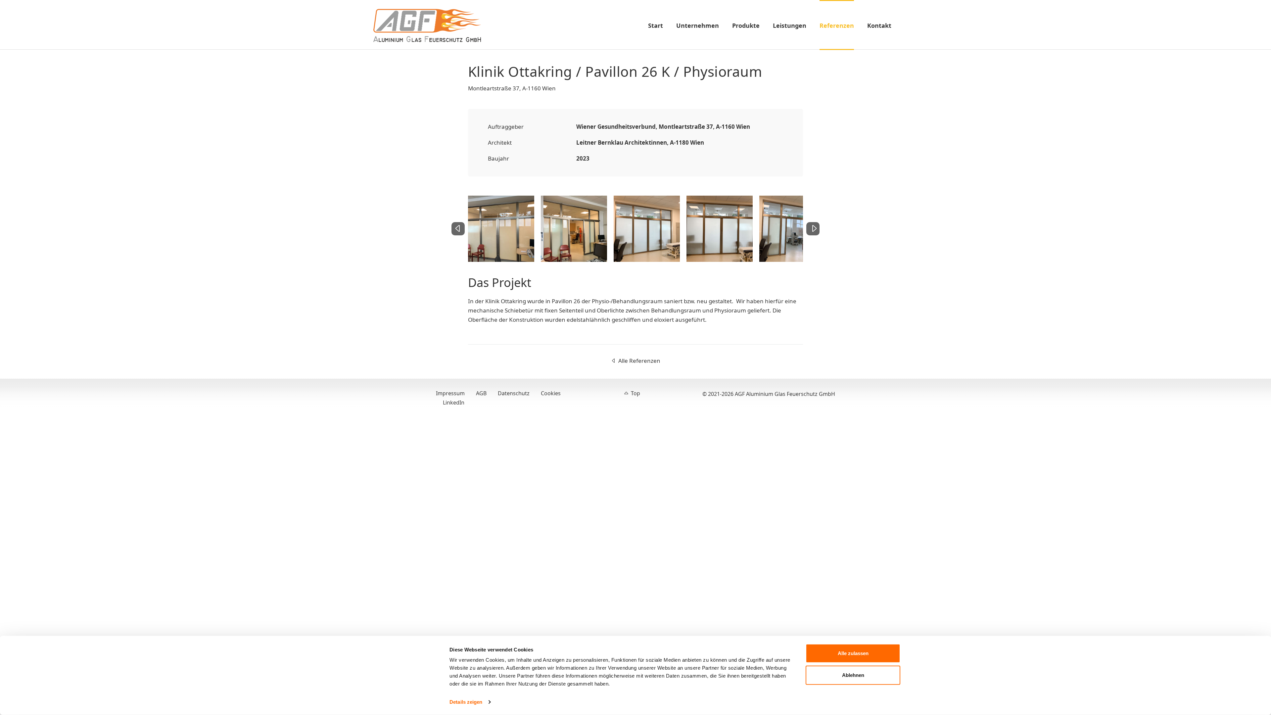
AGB (481, 393)
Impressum (450, 393)
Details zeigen (465, 702)
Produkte (746, 25)
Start (655, 25)
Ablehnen (853, 675)
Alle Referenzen (639, 360)
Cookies (551, 393)
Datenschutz (514, 393)
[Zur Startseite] (427, 25)
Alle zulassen (853, 653)
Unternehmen (697, 25)
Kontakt (879, 25)
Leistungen (789, 25)
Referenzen (837, 25)
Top (635, 393)
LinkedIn (453, 402)
